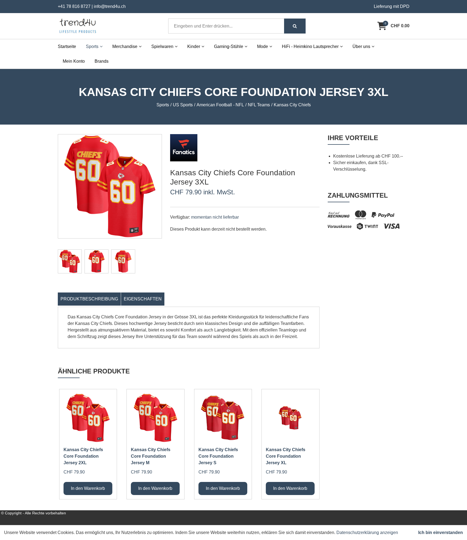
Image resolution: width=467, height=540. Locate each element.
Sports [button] (92, 46)
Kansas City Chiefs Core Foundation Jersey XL (285, 456)
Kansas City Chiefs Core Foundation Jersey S (218, 456)
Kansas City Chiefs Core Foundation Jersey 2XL (83, 456)
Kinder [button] (193, 46)
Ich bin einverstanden (440, 532)
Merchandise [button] (124, 46)
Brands (102, 61)
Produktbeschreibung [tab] (89, 299)
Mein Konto (74, 61)
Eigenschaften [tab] (143, 299)
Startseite (67, 46)
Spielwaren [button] (162, 46)
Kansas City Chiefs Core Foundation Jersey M (150, 456)
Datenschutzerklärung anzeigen (367, 532)
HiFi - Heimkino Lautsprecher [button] (310, 46)
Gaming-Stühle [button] (228, 46)
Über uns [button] (361, 46)
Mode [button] (262, 46)
